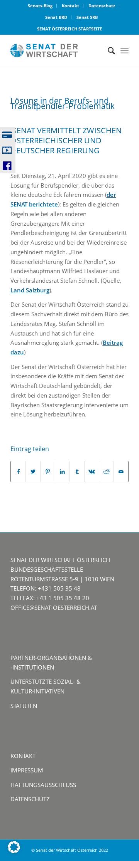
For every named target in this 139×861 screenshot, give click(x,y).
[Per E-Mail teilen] (121, 471)
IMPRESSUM (26, 770)
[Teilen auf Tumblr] (77, 471)
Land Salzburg (29, 290)
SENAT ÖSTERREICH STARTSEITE (69, 29)
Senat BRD (56, 17)
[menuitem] (40, 6)
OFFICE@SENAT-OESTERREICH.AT (53, 607)
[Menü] (124, 50)
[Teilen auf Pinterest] (48, 471)
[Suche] (107, 50)
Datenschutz (101, 5)
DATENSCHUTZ (30, 799)
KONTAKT (23, 756)
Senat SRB (87, 17)
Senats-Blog (40, 5)
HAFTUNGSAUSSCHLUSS (43, 785)
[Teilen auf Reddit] (106, 471)
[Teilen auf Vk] (92, 471)
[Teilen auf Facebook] (18, 471)
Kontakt (70, 5)
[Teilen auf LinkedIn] (62, 471)
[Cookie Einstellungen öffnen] (14, 851)
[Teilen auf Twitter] (33, 471)
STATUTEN (23, 706)
